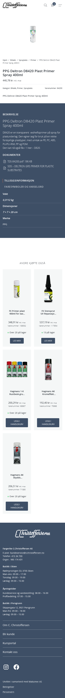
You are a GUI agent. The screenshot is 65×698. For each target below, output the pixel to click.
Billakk (13, 60)
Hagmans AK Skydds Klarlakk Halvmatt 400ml (16, 476)
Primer (33, 60)
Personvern (8, 691)
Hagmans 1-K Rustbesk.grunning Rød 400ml (17, 392)
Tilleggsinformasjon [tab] (19, 180)
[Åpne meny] (60, 5)
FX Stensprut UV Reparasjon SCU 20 (48, 312)
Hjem (5, 60)
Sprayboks (23, 60)
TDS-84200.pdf (19, 161)
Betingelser (8, 686)
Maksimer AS (35, 681)
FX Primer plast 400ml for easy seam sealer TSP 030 (17, 312)
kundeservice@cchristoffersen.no (27, 552)
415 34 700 (16, 556)
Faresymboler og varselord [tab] (24, 186)
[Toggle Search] (45, 5)
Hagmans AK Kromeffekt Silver (48, 392)
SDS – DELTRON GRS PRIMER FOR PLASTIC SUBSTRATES (31, 168)
